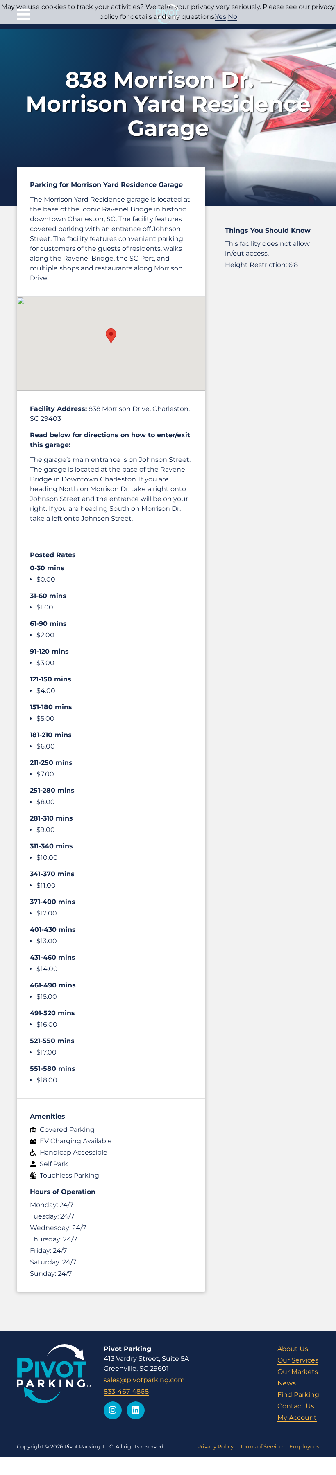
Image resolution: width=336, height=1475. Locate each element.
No (232, 16)
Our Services (297, 1360)
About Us (292, 1349)
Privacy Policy (215, 1446)
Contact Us (295, 1406)
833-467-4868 (126, 1391)
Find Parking (298, 1395)
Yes (220, 16)
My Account (297, 1417)
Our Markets (297, 1372)
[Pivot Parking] (54, 1373)
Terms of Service (261, 1446)
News (286, 1383)
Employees (304, 1446)
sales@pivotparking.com (144, 1380)
